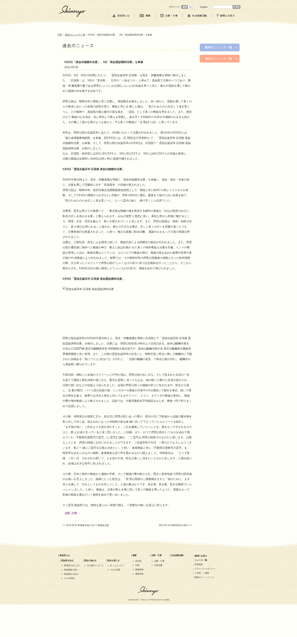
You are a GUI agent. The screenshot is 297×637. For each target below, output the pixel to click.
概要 (135, 555)
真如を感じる (113, 560)
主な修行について (95, 565)
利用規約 (199, 564)
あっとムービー (117, 565)
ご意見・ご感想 (202, 573)
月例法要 (158, 565)
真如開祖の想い (71, 570)
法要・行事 (156, 555)
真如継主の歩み (71, 574)
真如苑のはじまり (72, 565)
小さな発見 (115, 570)
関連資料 (139, 569)
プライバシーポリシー (205, 568)
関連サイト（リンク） (205, 577)
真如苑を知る (67, 560)
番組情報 (139, 574)
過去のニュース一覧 (75, 34)
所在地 (138, 561)
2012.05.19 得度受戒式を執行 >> (175, 525)
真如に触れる (90, 560)
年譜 (137, 565)
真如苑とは (64, 555)
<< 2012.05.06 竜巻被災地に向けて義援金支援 (86, 525)
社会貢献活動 (177, 555)
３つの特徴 (69, 578)
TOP (59, 34)
